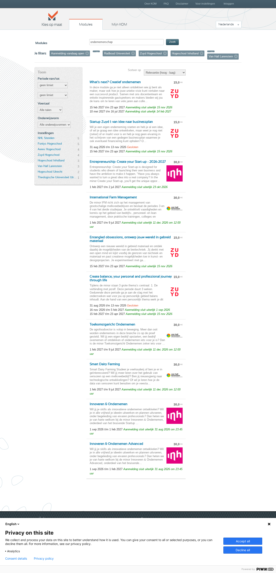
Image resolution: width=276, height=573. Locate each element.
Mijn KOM (119, 24)
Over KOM (150, 3)
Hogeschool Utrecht (50, 171)
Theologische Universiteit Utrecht (57, 177)
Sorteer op (134, 70)
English (11, 524)
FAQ (166, 3)
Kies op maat (51, 18)
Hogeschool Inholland (51, 160)
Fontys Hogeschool (50, 143)
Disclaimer (182, 3)
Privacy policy (44, 558)
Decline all (243, 550)
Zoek (172, 42)
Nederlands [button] (226, 24)
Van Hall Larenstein (50, 166)
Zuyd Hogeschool (49, 154)
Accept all (243, 541)
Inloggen (229, 3)
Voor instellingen (205, 3)
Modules (86, 24)
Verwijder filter (87, 53)
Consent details (16, 558)
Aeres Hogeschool (49, 149)
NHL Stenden (46, 138)
